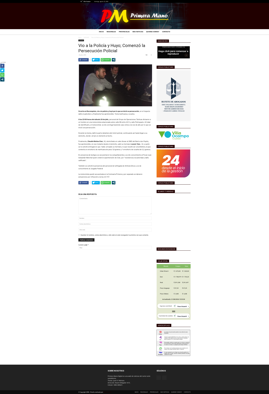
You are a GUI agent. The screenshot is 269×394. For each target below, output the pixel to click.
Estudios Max (107, 392)
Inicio (79, 37)
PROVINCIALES (124, 32)
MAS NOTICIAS (138, 32)
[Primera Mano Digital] (134, 16)
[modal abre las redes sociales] (113, 59)
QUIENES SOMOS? (152, 32)
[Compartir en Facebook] (83, 59)
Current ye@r (83, 245)
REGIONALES (111, 32)
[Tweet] (96, 59)
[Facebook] (185, 1)
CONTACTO (166, 32)
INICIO (101, 32)
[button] (188, 32)
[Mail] (189, 1)
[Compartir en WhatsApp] (106, 59)
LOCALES (86, 37)
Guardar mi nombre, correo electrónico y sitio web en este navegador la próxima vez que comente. (115, 235)
